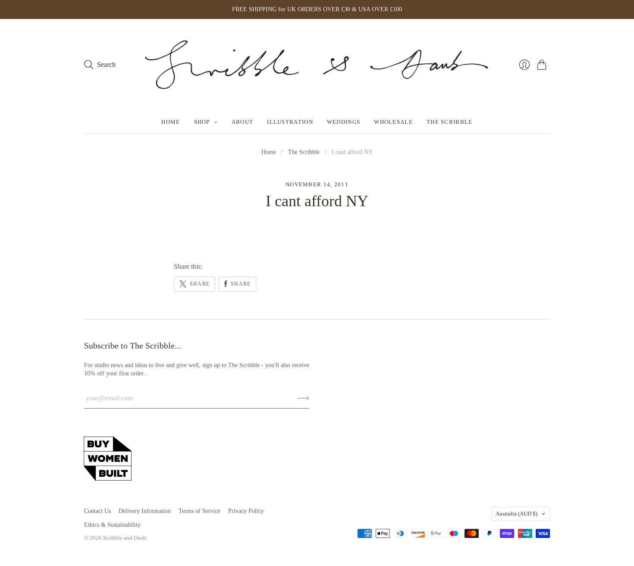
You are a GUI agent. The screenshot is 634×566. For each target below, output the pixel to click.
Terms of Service (199, 511)
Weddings (343, 122)
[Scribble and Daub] (317, 65)
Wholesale (393, 122)
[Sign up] (303, 398)
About (243, 122)
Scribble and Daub (124, 538)
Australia (516, 513)
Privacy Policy (246, 511)
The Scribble (450, 122)
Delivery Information (145, 511)
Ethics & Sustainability (112, 525)
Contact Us (97, 511)
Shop (202, 122)
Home (170, 122)
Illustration (290, 122)
